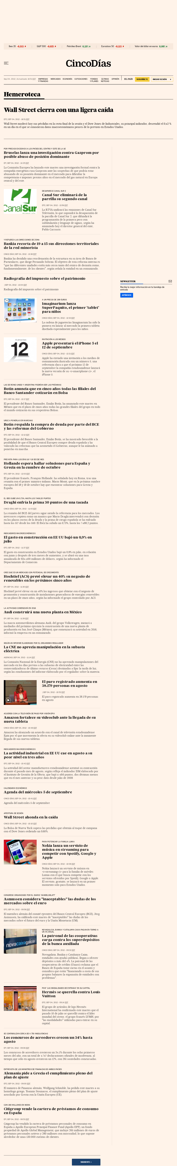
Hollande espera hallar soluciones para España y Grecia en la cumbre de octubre (47, 465)
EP (5, 163)
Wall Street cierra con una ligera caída (58, 110)
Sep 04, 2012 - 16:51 (18, 119)
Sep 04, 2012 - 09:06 (18, 1048)
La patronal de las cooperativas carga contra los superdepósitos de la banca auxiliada (71, 940)
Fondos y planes (94, 80)
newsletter (128, 281)
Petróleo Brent (74, 46)
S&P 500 (41, 46)
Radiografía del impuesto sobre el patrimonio (44, 279)
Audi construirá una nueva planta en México (43, 612)
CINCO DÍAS (9, 254)
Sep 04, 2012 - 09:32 (64, 950)
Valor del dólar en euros (146, 46)
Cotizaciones (80, 79)
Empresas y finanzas (43, 80)
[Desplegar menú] (6, 63)
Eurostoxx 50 (107, 46)
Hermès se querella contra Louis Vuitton (71, 994)
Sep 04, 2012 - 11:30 (18, 587)
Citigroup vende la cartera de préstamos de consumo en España (51, 1111)
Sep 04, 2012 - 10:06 (64, 864)
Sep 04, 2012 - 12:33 (64, 318)
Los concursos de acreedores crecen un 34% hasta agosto (48, 1040)
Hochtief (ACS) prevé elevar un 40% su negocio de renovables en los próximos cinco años (47, 578)
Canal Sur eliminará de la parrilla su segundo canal (64, 197)
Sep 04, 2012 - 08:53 (18, 1119)
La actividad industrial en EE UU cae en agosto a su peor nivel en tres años (48, 755)
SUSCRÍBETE (142, 79)
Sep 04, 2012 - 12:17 (18, 399)
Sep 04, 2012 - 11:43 (25, 509)
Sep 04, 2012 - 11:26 (18, 618)
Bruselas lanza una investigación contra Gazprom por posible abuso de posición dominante (51, 155)
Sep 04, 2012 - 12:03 (19, 474)
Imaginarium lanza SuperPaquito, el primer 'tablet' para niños (70, 308)
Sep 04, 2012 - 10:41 (26, 798)
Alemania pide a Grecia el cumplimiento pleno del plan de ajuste (48, 1075)
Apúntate (127, 295)
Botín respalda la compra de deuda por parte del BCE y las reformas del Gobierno (51, 426)
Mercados (55, 79)
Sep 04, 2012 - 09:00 (19, 1084)
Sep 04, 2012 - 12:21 (63, 354)
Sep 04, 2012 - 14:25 (18, 163)
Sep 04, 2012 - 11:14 (24, 657)
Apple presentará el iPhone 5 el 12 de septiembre (70, 345)
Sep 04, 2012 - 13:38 (25, 254)
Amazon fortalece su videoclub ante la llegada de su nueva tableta (50, 720)
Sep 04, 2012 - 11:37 (18, 548)
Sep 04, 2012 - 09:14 (57, 1002)
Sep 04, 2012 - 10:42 (19, 764)
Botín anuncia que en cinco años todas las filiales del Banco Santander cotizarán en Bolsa (50, 391)
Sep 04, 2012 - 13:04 (16, 285)
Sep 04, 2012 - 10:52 (54, 692)
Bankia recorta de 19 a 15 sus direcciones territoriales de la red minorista (51, 246)
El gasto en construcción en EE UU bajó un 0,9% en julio (48, 539)
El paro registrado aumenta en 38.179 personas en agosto (69, 684)
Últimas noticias (105, 80)
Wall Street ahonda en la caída (31, 817)
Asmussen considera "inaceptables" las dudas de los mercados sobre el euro (50, 901)
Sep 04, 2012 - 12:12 (18, 435)
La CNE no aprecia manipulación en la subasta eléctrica (44, 649)
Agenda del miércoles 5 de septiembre (38, 792)
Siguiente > (86, 1162)
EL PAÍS (127, 78)
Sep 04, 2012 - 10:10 (26, 824)
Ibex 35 (12, 46)
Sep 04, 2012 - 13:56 (57, 205)
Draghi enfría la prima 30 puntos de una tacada (46, 502)
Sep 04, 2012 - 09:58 (19, 909)
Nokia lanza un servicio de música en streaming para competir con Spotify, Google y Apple (69, 852)
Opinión (115, 79)
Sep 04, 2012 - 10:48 (26, 728)
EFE (5, 119)
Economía (67, 79)
